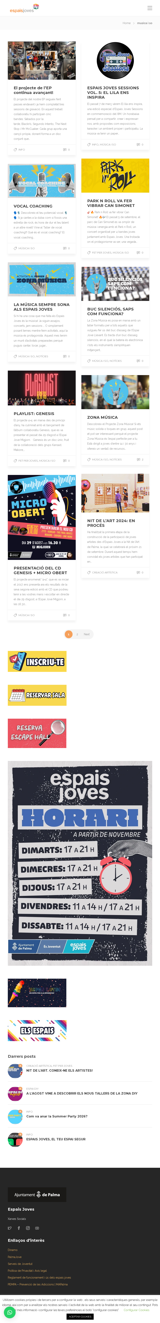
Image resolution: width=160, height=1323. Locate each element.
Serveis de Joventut (20, 1263)
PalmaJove (14, 1257)
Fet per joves (62, 1065)
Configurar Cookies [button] (136, 1310)
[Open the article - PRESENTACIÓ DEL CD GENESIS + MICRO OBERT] (25, 517)
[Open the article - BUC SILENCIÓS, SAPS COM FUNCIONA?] (98, 284)
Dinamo (13, 1250)
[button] (10, 1312)
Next (87, 634)
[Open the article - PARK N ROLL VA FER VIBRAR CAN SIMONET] (98, 176)
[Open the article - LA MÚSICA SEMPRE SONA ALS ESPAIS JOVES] (25, 279)
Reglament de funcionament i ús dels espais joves (39, 1277)
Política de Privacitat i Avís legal (27, 1270)
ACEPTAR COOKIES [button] (80, 1316)
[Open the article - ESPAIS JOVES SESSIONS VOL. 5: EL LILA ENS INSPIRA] (98, 61)
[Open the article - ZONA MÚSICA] (98, 392)
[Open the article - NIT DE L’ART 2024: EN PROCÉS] (98, 493)
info (22, 149)
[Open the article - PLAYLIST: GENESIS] (25, 388)
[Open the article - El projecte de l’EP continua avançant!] (25, 61)
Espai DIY (32, 1088)
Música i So (108, 144)
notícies (42, 356)
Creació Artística (104, 572)
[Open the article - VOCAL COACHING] (25, 181)
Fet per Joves (101, 252)
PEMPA (12, 1284)
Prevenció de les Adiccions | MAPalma (44, 1284)
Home (127, 23)
